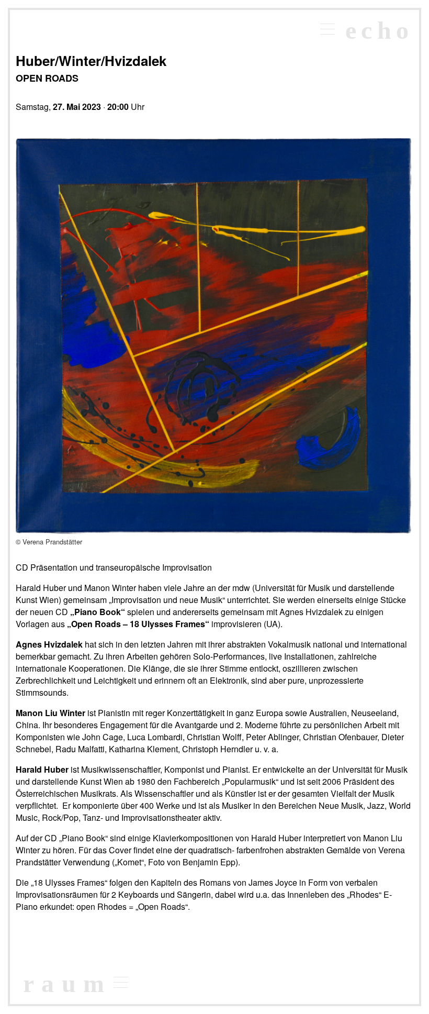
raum (67, 983)
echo (379, 30)
